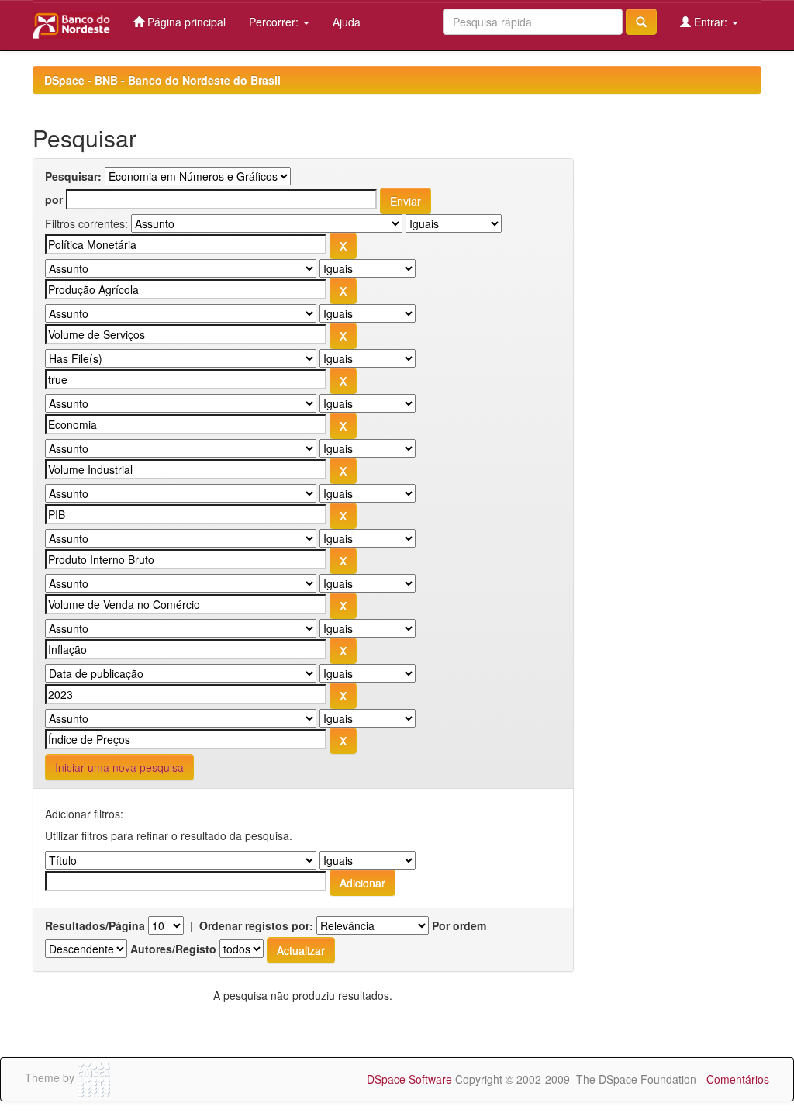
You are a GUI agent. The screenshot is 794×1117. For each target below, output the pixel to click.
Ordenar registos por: (256, 925)
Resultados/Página (95, 925)
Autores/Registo (173, 948)
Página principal (185, 21)
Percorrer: (275, 21)
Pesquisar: (73, 176)
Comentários (737, 1079)
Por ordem (459, 925)
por (54, 199)
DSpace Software (409, 1079)
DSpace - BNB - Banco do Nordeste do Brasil (162, 80)
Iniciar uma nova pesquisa (119, 767)
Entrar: (710, 21)
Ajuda (347, 21)
